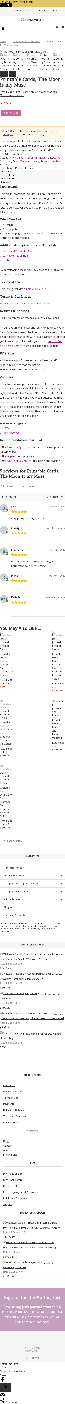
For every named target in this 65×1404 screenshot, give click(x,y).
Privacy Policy (10, 1122)
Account (18, 10)
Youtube (5, 260)
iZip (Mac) (6, 428)
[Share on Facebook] (2, 1381)
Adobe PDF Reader (35, 369)
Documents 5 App (17, 460)
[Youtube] (34, 1337)
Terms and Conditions (15, 1116)
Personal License (36, 289)
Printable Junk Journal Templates (20, 1192)
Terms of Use (59, 10)
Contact (7, 1145)
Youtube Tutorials (14, 915)
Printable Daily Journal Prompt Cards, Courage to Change (6, 664)
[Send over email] (2, 1396)
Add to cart (11, 113)
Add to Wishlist (13, 154)
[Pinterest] (30, 1337)
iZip (9, 456)
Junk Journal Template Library (33, 883)
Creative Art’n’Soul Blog (14, 255)
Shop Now (6, 5)
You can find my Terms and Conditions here (25, 303)
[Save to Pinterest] (5, 1387)
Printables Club (33, 899)
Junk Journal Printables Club (16, 251)
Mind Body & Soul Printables (26, 41)
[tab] (32, 171)
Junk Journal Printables (33, 891)
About (6, 1150)
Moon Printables (51, 161)
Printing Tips (44, 10)
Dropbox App (15, 447)
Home (3, 41)
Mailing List (10, 1154)
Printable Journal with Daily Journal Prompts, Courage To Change (6, 733)
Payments (8, 1103)
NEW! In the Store (13, 1179)
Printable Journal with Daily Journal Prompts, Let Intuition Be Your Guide (6, 802)
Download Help (8, 178)
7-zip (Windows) (9, 432)
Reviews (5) (6, 181)
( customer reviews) (12, 95)
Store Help (30, 10)
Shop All (8, 907)
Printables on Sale (14, 867)
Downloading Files (13, 1091)
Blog (6, 1141)
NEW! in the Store (33, 875)
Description (6, 171)
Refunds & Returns (13, 1109)
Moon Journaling (30, 161)
